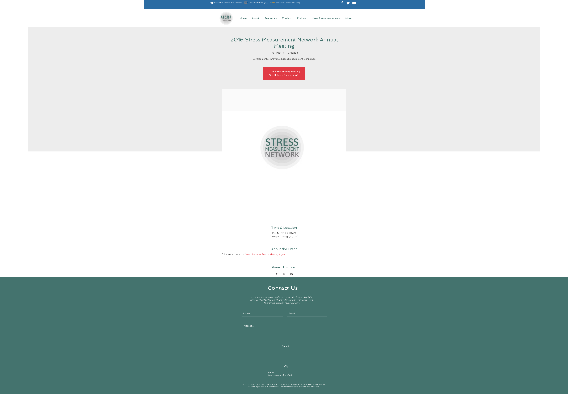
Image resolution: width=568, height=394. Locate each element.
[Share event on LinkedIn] (291, 274)
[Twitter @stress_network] (348, 3)
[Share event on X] (284, 274)
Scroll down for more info (284, 75)
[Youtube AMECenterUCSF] (354, 3)
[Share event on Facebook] (276, 274)
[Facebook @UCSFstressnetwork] (342, 3)
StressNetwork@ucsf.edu (280, 375)
